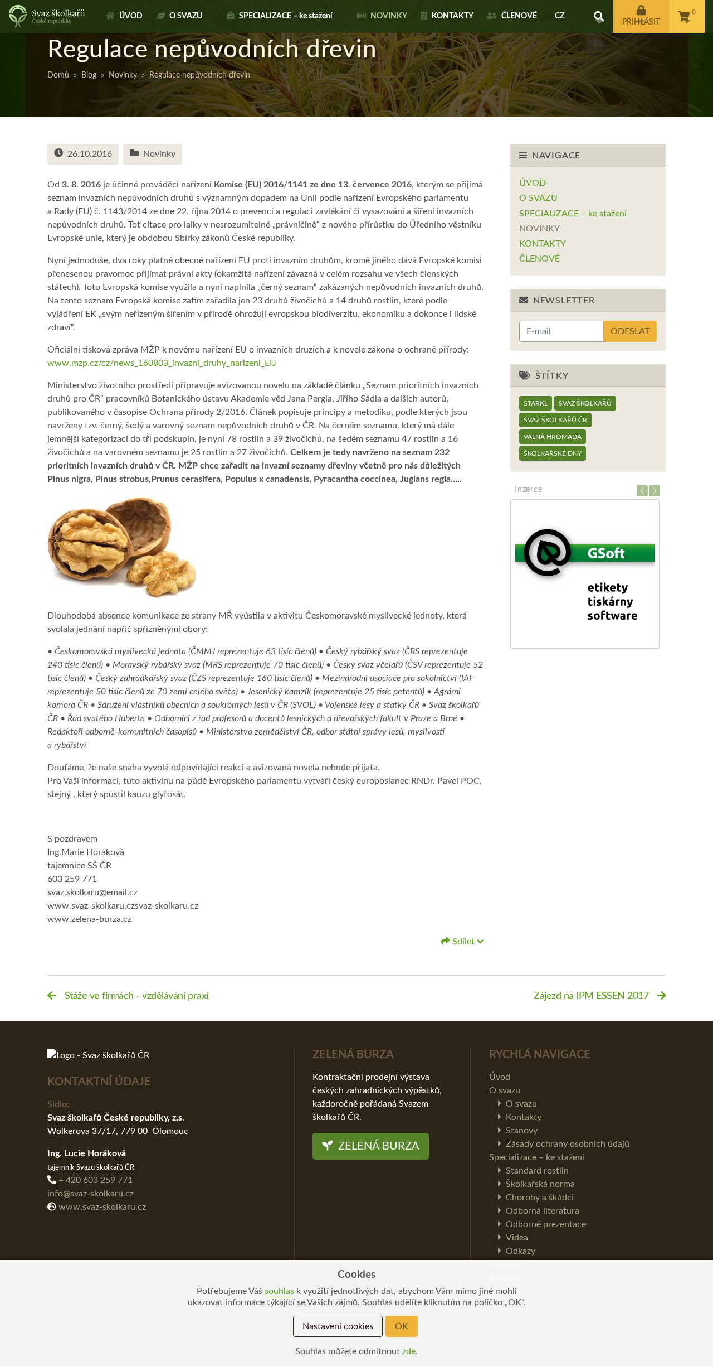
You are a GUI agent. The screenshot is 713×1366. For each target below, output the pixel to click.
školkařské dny (553, 453)
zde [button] (409, 1351)
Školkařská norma (540, 1184)
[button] (599, 16)
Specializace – (286, 16)
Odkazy (520, 1251)
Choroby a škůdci (540, 1197)
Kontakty (452, 16)
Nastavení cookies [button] (337, 1326)
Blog (88, 75)
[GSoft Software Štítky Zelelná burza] (588, 574)
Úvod (131, 16)
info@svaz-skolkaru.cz (90, 1193)
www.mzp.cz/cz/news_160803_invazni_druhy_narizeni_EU (161, 363)
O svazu (185, 16)
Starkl (536, 403)
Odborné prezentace (546, 1224)
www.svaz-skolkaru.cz (102, 1207)
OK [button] (401, 1326)
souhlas (279, 1291)
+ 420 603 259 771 (95, 1180)
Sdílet (463, 941)
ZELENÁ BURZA (377, 1146)
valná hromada (553, 436)
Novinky (388, 16)
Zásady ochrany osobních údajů (567, 1144)
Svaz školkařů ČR (555, 420)
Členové (519, 16)
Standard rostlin (537, 1170)
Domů (58, 75)
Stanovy (522, 1130)
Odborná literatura (542, 1210)
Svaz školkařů (585, 403)
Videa (517, 1237)
